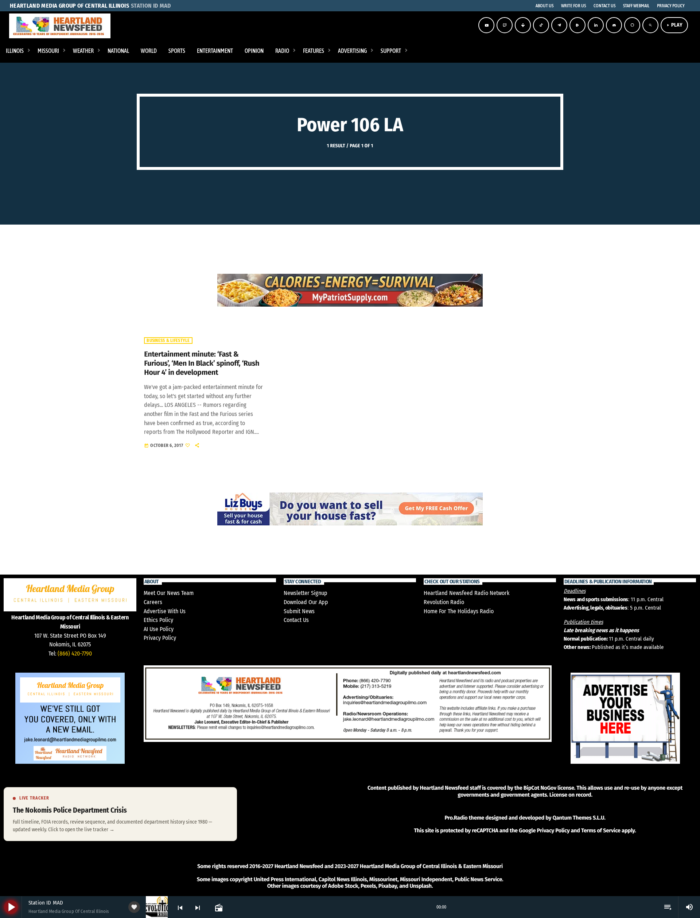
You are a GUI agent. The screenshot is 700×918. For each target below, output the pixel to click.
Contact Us (296, 619)
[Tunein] (523, 25)
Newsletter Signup (305, 593)
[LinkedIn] (596, 25)
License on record (570, 794)
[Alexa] (632, 25)
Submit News (299, 611)
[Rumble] (577, 25)
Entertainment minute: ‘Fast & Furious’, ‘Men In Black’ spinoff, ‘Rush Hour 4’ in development (201, 363)
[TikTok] (541, 25)
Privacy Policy (160, 637)
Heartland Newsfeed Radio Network (466, 593)
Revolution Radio (444, 602)
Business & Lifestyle (168, 340)
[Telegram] (559, 25)
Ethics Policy (158, 619)
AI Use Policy (159, 629)
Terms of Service (601, 830)
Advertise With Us (165, 611)
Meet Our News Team (169, 593)
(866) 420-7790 (75, 653)
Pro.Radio (455, 817)
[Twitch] (505, 25)
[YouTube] (486, 25)
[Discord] (614, 25)
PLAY (674, 25)
